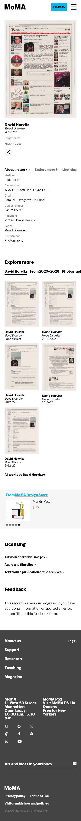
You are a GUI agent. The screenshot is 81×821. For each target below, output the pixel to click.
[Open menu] (73, 7)
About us (13, 640)
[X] (33, 726)
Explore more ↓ (46, 169)
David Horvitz (17, 124)
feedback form (45, 614)
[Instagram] (9, 726)
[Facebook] (21, 726)
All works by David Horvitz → (25, 474)
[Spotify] (33, 734)
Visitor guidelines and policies (27, 803)
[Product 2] (10, 525)
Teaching (13, 667)
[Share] (8, 152)
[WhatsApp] (9, 741)
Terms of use (39, 795)
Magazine (13, 676)
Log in (72, 640)
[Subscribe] (74, 763)
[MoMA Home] (15, 7)
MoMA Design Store (31, 495)
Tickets (59, 7)
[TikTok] (21, 734)
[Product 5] (19, 525)
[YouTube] (21, 741)
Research (13, 658)
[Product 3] (13, 525)
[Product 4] (16, 525)
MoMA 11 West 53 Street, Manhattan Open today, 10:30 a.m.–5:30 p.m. (21, 708)
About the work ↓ (17, 169)
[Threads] (9, 734)
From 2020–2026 (44, 271)
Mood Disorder (15, 230)
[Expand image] (40, 69)
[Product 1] (7, 525)
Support (12, 649)
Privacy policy (15, 795)
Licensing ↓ (70, 169)
